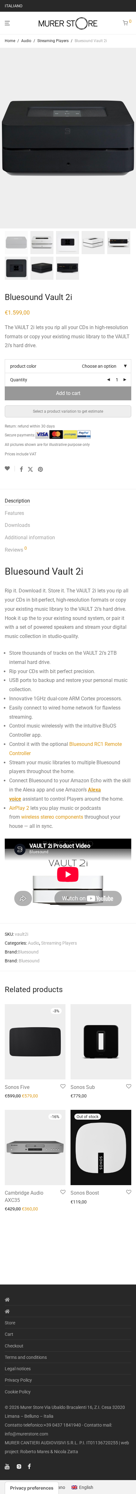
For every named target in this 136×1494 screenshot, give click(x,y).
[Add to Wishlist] (10, 469)
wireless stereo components (52, 817)
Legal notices (18, 1368)
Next (130, 138)
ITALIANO (13, 6)
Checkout (14, 1345)
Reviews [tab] (16, 549)
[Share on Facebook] (21, 469)
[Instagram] (19, 1466)
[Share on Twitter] (30, 469)
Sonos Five (17, 1087)
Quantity (18, 379)
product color (23, 366)
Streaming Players (53, 41)
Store (10, 1322)
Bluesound (28, 951)
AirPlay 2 (19, 808)
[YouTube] (7, 1466)
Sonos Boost (85, 1193)
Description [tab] (17, 501)
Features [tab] (14, 513)
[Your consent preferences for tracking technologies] (32, 1488)
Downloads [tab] (17, 525)
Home (10, 41)
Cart (9, 1334)
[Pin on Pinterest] (41, 469)
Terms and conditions (26, 1357)
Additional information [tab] (30, 537)
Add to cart (68, 393)
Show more (14, 1095)
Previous (6, 138)
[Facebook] (29, 1466)
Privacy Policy (18, 1380)
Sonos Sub (83, 1087)
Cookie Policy (18, 1391)
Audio (26, 41)
